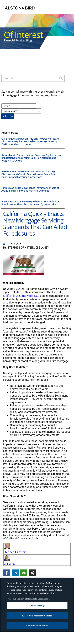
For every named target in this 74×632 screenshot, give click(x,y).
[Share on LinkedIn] (15, 572)
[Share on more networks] (32, 572)
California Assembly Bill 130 (20, 296)
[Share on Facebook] (6, 572)
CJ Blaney (9, 564)
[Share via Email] (23, 572)
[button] (66, 8)
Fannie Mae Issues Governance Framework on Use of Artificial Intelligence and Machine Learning (30, 189)
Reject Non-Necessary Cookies (37, 615)
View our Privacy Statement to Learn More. (28, 598)
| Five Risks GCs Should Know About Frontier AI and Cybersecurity (30, 203)
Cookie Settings (37, 605)
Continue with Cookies (37, 625)
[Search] (60, 78)
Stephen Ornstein (15, 552)
